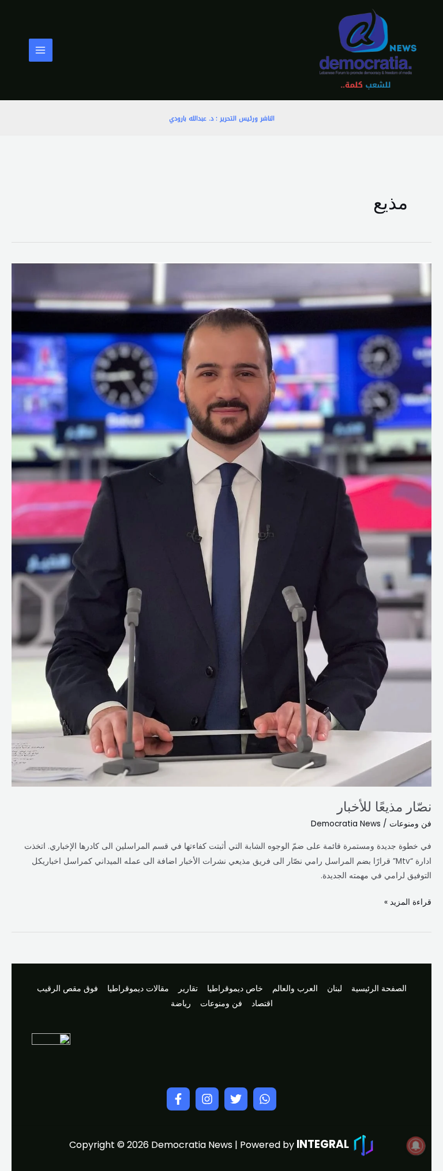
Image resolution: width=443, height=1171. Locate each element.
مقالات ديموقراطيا (138, 988)
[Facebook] (178, 1098)
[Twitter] (235, 1098)
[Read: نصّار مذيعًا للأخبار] (221, 524)
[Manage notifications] (416, 1145)
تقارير (188, 988)
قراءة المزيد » (407, 901)
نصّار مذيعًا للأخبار (384, 807)
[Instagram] (207, 1098)
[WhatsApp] (264, 1098)
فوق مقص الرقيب (67, 988)
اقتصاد (262, 1003)
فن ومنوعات (410, 823)
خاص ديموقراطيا (235, 988)
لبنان (334, 988)
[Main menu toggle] (40, 50)
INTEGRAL (322, 1144)
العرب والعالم (295, 988)
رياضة (181, 1003)
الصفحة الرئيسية (379, 988)
